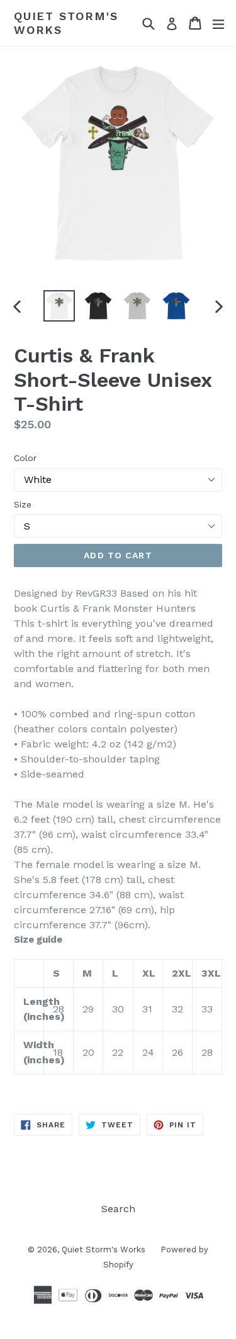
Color (25, 458)
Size (22, 504)
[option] (59, 306)
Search (118, 1209)
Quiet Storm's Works (66, 22)
